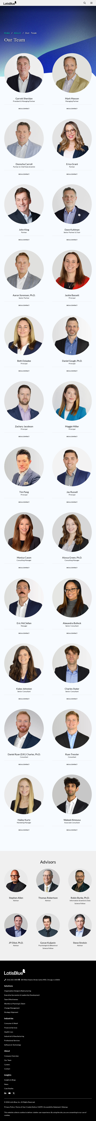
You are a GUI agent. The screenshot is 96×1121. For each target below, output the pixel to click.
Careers (7, 1065)
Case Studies (8, 1088)
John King (24, 229)
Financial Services (10, 1028)
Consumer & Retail (11, 1023)
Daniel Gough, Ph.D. (72, 360)
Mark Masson (72, 98)
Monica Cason (24, 557)
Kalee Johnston (24, 688)
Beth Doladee (24, 360)
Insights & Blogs (10, 1080)
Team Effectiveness (11, 999)
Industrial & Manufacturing (14, 1036)
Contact (7, 1069)
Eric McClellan (24, 623)
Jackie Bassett (72, 295)
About (17, 33)
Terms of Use (20, 1107)
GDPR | (40, 1107)
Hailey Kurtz (24, 819)
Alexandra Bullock (72, 623)
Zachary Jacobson (24, 426)
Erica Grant (72, 164)
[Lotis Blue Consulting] (10, 3)
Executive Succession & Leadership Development (22, 995)
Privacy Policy (9, 1107)
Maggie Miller (72, 426)
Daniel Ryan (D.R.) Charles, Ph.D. (24, 754)
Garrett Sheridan (24, 98)
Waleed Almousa (72, 819)
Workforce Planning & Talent (14, 1004)
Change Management (12, 1008)
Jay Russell (72, 492)
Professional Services (12, 1040)
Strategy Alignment (11, 1012)
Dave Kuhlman (72, 229)
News (6, 1084)
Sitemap (65, 1107)
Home (7, 33)
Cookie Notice (31, 1107)
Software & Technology (12, 1045)
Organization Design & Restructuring (17, 991)
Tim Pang (24, 492)
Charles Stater (72, 688)
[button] (83, 3)
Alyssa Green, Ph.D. (72, 557)
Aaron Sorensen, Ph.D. (24, 295)
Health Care (8, 1032)
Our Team (7, 1060)
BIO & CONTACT (24, 108)
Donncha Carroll (24, 164)
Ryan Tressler (72, 754)
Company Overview (11, 1056)
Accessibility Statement (52, 1107)
